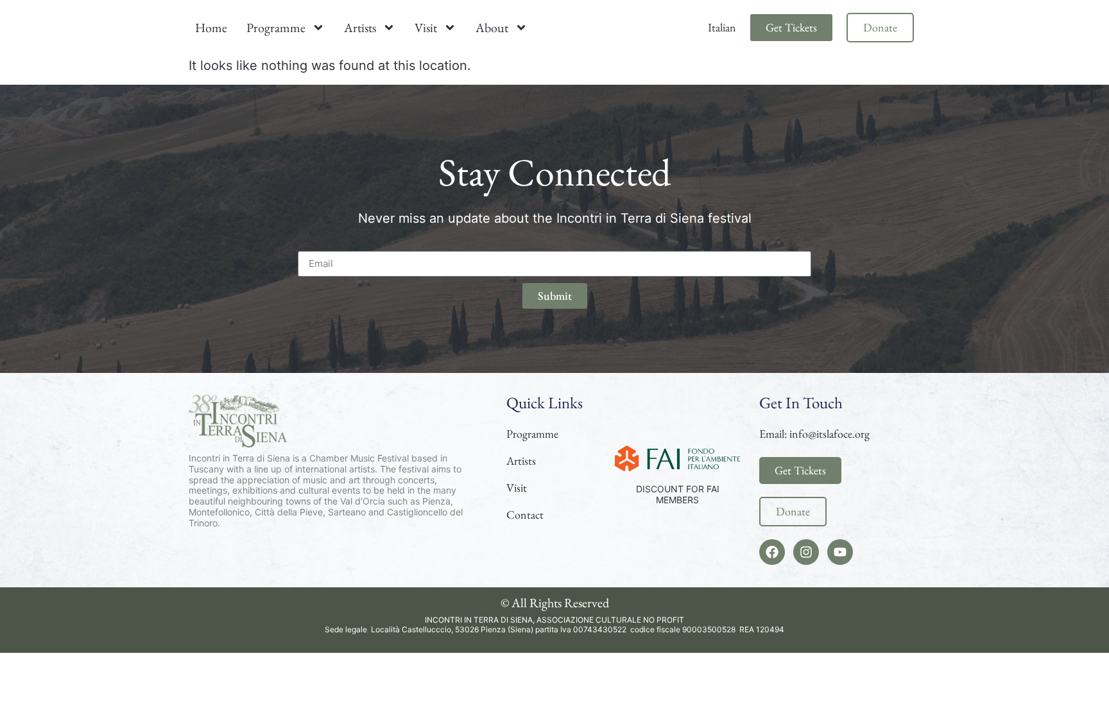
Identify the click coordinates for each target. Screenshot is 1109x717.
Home (211, 27)
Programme (275, 27)
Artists (360, 27)
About (492, 27)
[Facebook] (772, 552)
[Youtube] (840, 552)
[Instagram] (806, 552)
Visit (426, 27)
